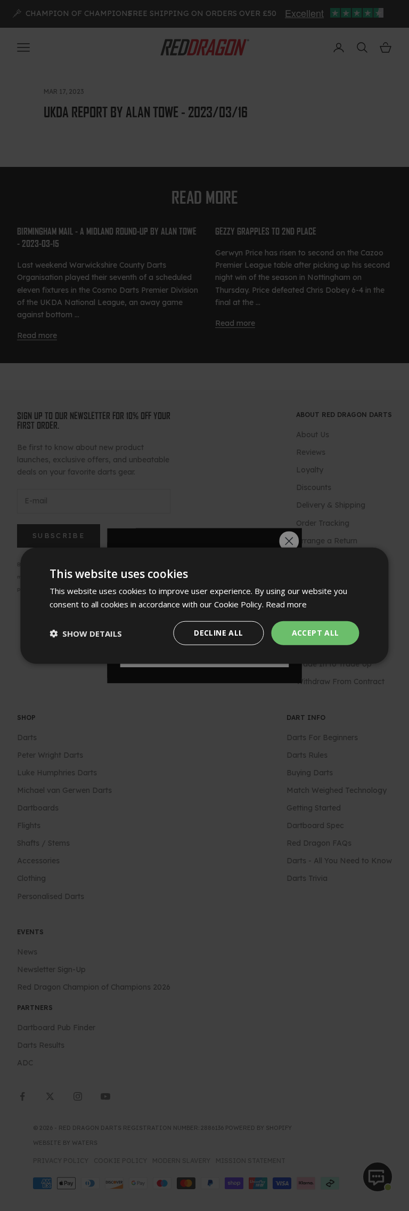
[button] (86, 633)
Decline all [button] (218, 633)
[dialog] (204, 605)
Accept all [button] (315, 633)
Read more (286, 603)
